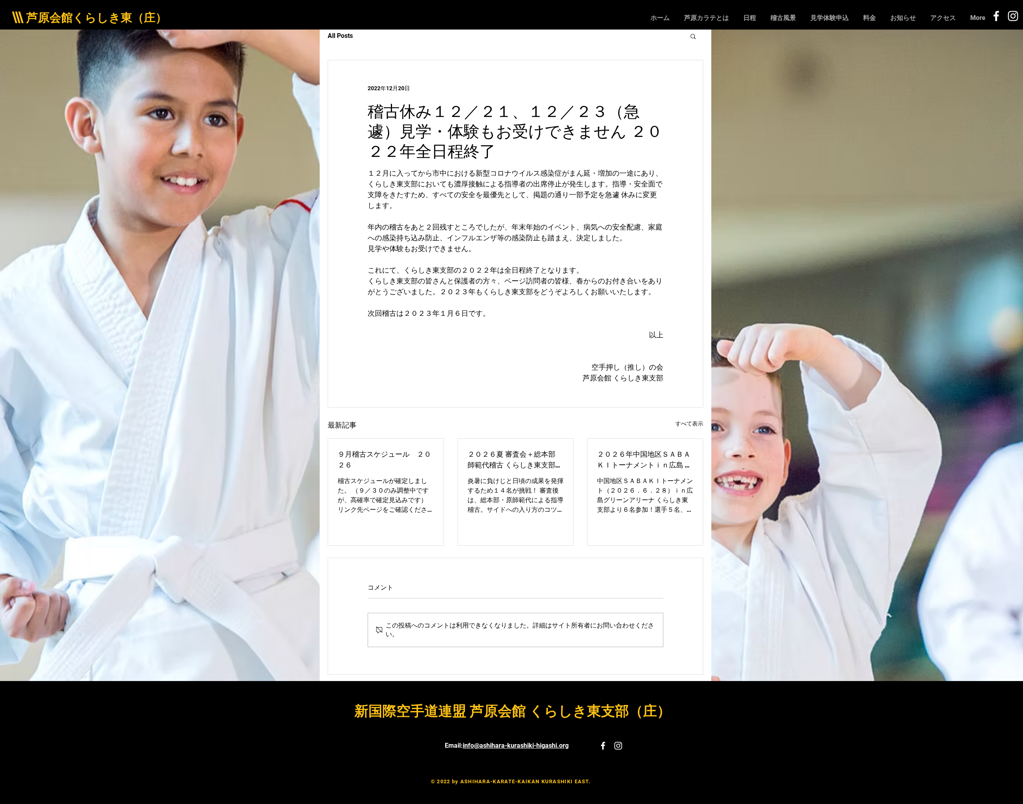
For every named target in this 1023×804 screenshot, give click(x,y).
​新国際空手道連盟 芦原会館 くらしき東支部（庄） (512, 711)
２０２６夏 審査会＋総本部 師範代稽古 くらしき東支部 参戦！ (511, 459)
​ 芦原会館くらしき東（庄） (95, 17)
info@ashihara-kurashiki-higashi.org (516, 745)
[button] (693, 36)
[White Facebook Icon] (996, 16)
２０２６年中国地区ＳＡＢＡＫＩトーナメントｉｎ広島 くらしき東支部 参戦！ (644, 459)
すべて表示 (689, 423)
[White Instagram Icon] (1013, 16)
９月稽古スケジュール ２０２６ (384, 458)
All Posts (340, 36)
